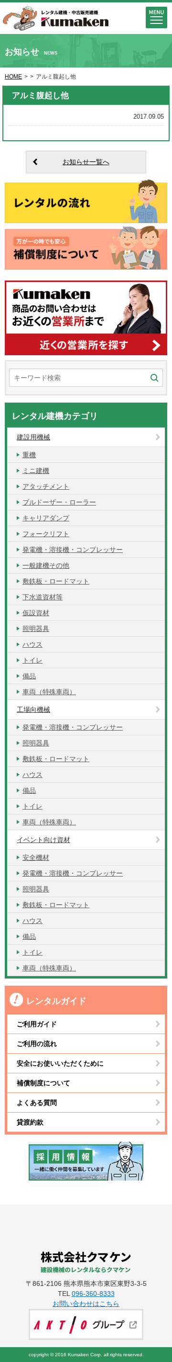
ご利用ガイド (37, 1024)
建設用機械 (33, 437)
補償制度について (43, 1083)
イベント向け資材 (43, 840)
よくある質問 (37, 1102)
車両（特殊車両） (49, 692)
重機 (29, 455)
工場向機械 (33, 709)
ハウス (32, 644)
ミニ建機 (35, 470)
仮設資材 (35, 613)
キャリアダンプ (45, 518)
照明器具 (35, 628)
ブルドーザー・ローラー (59, 502)
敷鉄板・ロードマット (55, 581)
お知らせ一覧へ (86, 162)
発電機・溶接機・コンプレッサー (72, 549)
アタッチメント (45, 486)
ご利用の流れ (37, 1043)
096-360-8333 (93, 1293)
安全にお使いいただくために (60, 1063)
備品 (29, 676)
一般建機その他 (45, 565)
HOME (13, 76)
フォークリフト (45, 534)
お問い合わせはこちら (86, 1303)
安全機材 (35, 857)
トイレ (32, 660)
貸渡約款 (30, 1122)
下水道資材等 (42, 597)
